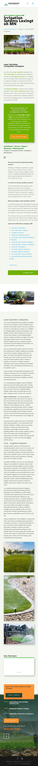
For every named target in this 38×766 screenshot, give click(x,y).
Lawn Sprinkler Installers (19, 230)
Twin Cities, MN (9, 74)
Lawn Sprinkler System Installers (22, 242)
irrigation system (18, 76)
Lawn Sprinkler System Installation (22, 244)
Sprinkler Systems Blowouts (20, 249)
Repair (24, 146)
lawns (16, 91)
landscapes (22, 91)
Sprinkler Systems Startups (20, 252)
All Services (11, 720)
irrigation (24, 322)
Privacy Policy (25, 763)
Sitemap (9, 761)
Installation (8, 146)
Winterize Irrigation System (20, 235)
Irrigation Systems (17, 233)
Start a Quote (14, 695)
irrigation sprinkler (12, 89)
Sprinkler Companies (18, 228)
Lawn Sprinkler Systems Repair (21, 254)
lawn (20, 322)
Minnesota (12, 29)
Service (17, 146)
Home (5, 29)
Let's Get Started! (19, 136)
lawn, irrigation (18, 72)
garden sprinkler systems (20, 353)
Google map (13, 265)
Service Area (17, 761)
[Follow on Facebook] (6, 736)
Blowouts (7, 148)
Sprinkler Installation (18, 247)
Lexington (20, 29)
